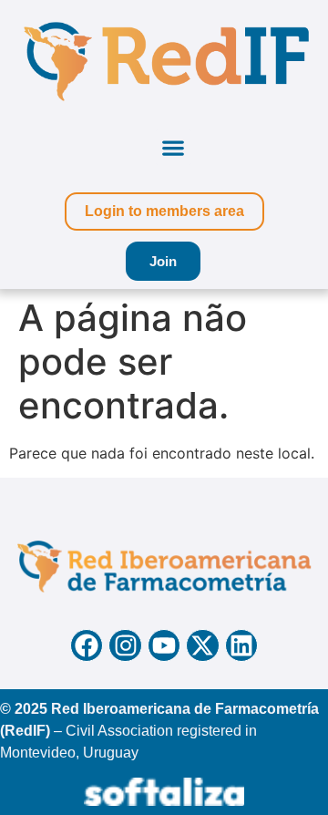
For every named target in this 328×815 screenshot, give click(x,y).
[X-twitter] (202, 645)
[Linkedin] (241, 645)
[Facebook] (86, 645)
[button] (173, 147)
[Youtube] (164, 645)
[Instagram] (124, 645)
